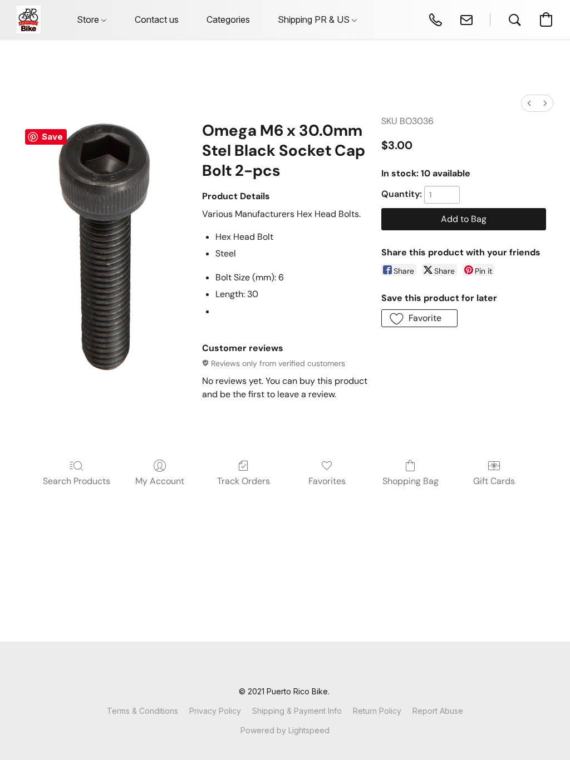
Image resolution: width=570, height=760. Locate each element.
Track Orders (243, 481)
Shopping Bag (410, 481)
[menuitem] (529, 103)
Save (52, 136)
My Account (159, 481)
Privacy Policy (215, 710)
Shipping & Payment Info (297, 710)
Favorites (327, 481)
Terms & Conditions (142, 710)
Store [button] (89, 19)
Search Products (76, 481)
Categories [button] (228, 19)
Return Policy (377, 710)
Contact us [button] (157, 19)
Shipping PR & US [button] (315, 19)
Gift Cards (494, 481)
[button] (29, 19)
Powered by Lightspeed (285, 730)
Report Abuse (437, 710)
